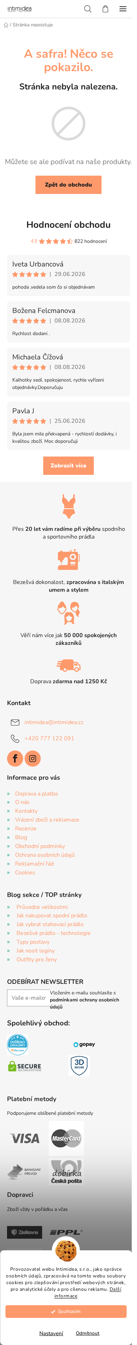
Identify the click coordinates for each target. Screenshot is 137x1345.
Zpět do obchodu (68, 185)
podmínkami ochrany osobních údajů (84, 1003)
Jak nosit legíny (36, 951)
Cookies (25, 872)
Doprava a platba (36, 794)
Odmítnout (87, 1333)
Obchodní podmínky (40, 846)
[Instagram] (33, 758)
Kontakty (26, 811)
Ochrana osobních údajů (45, 855)
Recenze (26, 828)
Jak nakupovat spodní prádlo (52, 915)
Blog (21, 837)
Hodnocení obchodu (68, 225)
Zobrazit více (68, 466)
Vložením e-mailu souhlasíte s (84, 1000)
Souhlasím (69, 1311)
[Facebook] (15, 758)
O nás (22, 802)
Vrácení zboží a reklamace (47, 820)
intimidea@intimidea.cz (54, 722)
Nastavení (51, 1333)
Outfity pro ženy (37, 959)
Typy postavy (33, 942)
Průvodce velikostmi (42, 907)
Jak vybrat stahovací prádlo (50, 924)
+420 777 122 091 (49, 738)
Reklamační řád (34, 864)
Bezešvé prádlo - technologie (54, 933)
